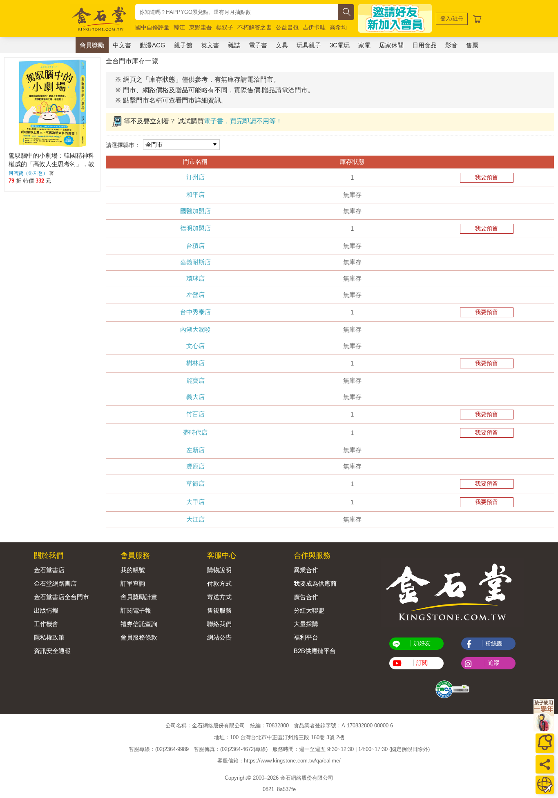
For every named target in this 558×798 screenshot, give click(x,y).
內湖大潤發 (195, 329)
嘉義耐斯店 (195, 262)
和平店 (195, 194)
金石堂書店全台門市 (61, 596)
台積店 (195, 245)
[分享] (545, 764)
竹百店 (195, 413)
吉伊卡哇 (314, 27)
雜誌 (234, 45)
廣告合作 (306, 596)
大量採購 (306, 623)
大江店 (195, 519)
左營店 (195, 294)
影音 (451, 45)
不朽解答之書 (254, 27)
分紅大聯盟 (309, 610)
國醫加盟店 (195, 210)
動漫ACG (152, 45)
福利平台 (306, 637)
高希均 (338, 27)
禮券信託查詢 (139, 623)
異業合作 (306, 569)
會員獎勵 (92, 45)
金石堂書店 (49, 569)
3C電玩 (340, 45)
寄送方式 (219, 596)
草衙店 (195, 483)
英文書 (210, 45)
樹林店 (195, 362)
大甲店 (195, 501)
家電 (364, 45)
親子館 (183, 45)
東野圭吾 (200, 27)
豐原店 (195, 466)
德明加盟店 (195, 228)
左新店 (195, 449)
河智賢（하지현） (28, 173)
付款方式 (219, 583)
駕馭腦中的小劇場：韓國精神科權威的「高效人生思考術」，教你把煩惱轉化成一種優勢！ (51, 164)
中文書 (122, 45)
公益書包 (287, 27)
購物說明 (219, 569)
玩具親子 (309, 45)
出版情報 (46, 610)
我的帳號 (133, 569)
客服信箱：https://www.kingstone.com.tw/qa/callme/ (279, 761)
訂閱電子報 (136, 610)
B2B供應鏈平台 (315, 650)
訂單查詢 (133, 583)
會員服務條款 (139, 637)
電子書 (258, 45)
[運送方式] (545, 785)
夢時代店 (195, 432)
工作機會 (46, 623)
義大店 (195, 396)
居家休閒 (391, 45)
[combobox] (236, 12)
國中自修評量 (152, 27)
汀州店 (195, 177)
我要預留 (486, 177)
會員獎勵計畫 (139, 596)
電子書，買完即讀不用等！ (243, 121)
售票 (472, 45)
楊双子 (224, 27)
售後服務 (219, 610)
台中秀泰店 (195, 311)
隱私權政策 (49, 637)
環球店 (195, 278)
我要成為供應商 (315, 583)
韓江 (179, 27)
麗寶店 (195, 380)
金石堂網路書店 (55, 583)
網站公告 (219, 637)
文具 (282, 45)
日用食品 (424, 45)
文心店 (195, 345)
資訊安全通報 (52, 650)
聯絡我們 (219, 623)
